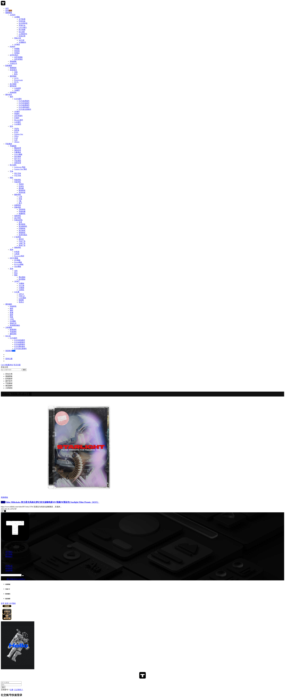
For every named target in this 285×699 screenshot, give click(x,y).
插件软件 (8, 94)
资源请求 (10, 351)
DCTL (16, 82)
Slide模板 (17, 266)
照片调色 (13, 165)
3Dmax (16, 142)
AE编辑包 (22, 42)
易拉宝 (21, 239)
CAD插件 (17, 124)
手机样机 (22, 209)
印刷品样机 (18, 220)
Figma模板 (18, 262)
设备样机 (17, 207)
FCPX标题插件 (24, 105)
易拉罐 (21, 188)
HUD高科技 (23, 23)
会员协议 (8, 568)
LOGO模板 (18, 154)
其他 (11, 269)
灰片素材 (13, 84)
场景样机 (17, 216)
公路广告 (22, 243)
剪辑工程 (17, 38)
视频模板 (8, 13)
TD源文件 (13, 63)
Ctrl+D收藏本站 (7, 365)
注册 (11, 690)
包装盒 (21, 184)
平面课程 (13, 332)
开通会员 (8, 566)
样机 (11, 178)
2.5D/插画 (22, 298)
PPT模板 (17, 260)
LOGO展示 (23, 27)
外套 (20, 199)
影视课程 (13, 329)
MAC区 (8, 336)
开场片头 (22, 25)
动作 (16, 271)
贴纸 (11, 308)
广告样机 (17, 237)
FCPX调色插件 (24, 107)
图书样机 (22, 224)
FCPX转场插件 (24, 103)
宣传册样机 (23, 226)
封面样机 (22, 228)
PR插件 (17, 113)
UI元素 (16, 292)
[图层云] (3, 5)
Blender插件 (18, 120)
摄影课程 (13, 334)
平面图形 (13, 146)
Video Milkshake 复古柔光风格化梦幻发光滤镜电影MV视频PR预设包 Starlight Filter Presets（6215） (50, 502)
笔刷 (11, 249)
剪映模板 (13, 61)
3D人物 (21, 285)
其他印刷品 (23, 235)
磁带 (11, 315)
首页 (7, 8)
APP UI (21, 294)
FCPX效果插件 (24, 101)
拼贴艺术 (13, 323)
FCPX (16, 132)
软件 (11, 126)
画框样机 (17, 247)
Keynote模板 (18, 264)
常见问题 (17, 365)
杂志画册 (17, 156)
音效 (16, 72)
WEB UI (22, 296)
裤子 (20, 203)
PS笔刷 (16, 252)
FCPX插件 (18, 99)
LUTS (16, 78)
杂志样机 (22, 230)
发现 (8, 10)
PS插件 (16, 118)
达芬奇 (16, 130)
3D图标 (21, 283)
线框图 (21, 300)
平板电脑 (22, 211)
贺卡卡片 (17, 158)
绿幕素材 (13, 92)
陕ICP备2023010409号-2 (16, 579)
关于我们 (8, 552)
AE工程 (21, 40)
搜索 (24, 370)
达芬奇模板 (18, 57)
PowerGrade (18, 80)
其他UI (21, 302)
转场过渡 (22, 36)
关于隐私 (8, 554)
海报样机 (22, 233)
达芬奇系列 (14, 55)
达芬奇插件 (18, 116)
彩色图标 (22, 279)
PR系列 (12, 46)
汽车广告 (22, 241)
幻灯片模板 (14, 258)
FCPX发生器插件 (25, 109)
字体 (11, 171)
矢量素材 (17, 152)
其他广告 (22, 245)
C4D (15, 140)
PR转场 (17, 51)
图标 (16, 275)
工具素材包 (23, 34)
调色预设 (13, 76)
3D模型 (17, 90)
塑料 (11, 310)
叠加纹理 (17, 148)
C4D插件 (17, 122)
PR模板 (17, 49)
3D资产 (17, 281)
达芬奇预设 (18, 59)
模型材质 (13, 86)
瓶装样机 (22, 190)
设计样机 (17, 218)
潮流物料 (8, 304)
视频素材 (13, 68)
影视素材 (8, 65)
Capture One (18, 134)
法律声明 (8, 570)
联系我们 (8, 556)
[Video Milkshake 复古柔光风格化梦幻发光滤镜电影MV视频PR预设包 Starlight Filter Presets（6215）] (79, 495)
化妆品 (21, 186)
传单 (20, 222)
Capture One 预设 (20, 169)
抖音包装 (22, 21)
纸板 (11, 317)
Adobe (16, 128)
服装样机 (17, 194)
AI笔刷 (16, 254)
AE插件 (17, 111)
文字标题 (22, 19)
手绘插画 (17, 161)
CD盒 (12, 319)
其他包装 (22, 192)
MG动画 (22, 32)
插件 (11, 97)
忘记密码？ (18, 690)
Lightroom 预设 (19, 167)
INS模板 (13, 321)
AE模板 (17, 17)
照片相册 (22, 30)
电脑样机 (22, 214)
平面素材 (8, 144)
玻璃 (11, 313)
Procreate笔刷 (19, 256)
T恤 (20, 201)
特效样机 (17, 180)
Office (16, 136)
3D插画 (21, 288)
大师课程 (8, 327)
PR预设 (17, 53)
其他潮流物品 (15, 325)
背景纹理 (17, 163)
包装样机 (17, 182)
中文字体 (17, 175)
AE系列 (12, 15)
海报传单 (17, 150)
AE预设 (17, 44)
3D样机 (21, 290)
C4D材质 (17, 88)
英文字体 (17, 173)
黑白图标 (22, 277)
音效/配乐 (13, 70)
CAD (16, 138)
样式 (16, 273)
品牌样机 (17, 205)
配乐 (16, 74)
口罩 (20, 197)
